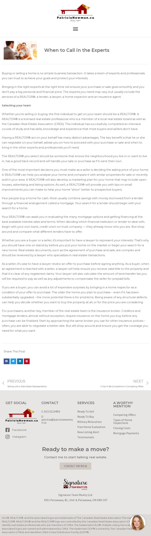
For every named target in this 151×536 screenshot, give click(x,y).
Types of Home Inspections (122, 421)
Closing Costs (122, 428)
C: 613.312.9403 (50, 411)
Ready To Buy (85, 416)
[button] (75, 29)
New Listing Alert (88, 432)
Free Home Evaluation (91, 427)
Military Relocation (89, 422)
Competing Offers (124, 415)
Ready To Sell (85, 411)
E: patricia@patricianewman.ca (57, 419)
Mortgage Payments (126, 433)
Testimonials (85, 437)
